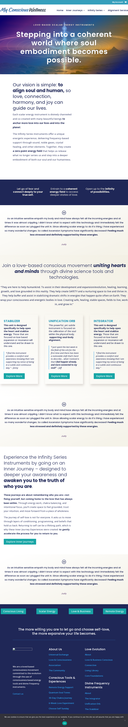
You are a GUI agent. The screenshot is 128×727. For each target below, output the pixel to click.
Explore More (14, 376)
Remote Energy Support (61, 687)
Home (60, 10)
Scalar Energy (47, 611)
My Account (117, 2)
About (88, 654)
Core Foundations (94, 675)
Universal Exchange (59, 654)
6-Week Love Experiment (61, 703)
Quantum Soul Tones (59, 692)
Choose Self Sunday (59, 708)
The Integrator (92, 698)
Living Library (91, 670)
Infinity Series (95, 10)
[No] (125, 720)
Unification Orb (92, 703)
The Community (57, 670)
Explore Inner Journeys (20, 541)
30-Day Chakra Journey (60, 697)
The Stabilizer (92, 709)
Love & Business (81, 611)
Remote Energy (115, 611)
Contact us (18, 693)
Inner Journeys (74, 10)
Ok (65, 723)
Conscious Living (13, 611)
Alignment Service (118, 10)
